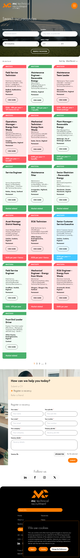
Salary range (45, 39)
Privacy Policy (22, 550)
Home (20, 515)
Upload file (59, 454)
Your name (15, 409)
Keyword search (7, 29)
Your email (15, 419)
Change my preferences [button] (59, 549)
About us (21, 519)
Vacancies (44, 515)
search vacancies (40, 51)
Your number (49, 419)
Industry (5, 39)
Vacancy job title (50, 428)
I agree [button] (32, 549)
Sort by (62, 61)
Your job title (49, 409)
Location (43, 29)
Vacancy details (16, 438)
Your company (16, 428)
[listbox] (20, 44)
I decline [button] (43, 549)
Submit (72, 460)
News (43, 519)
